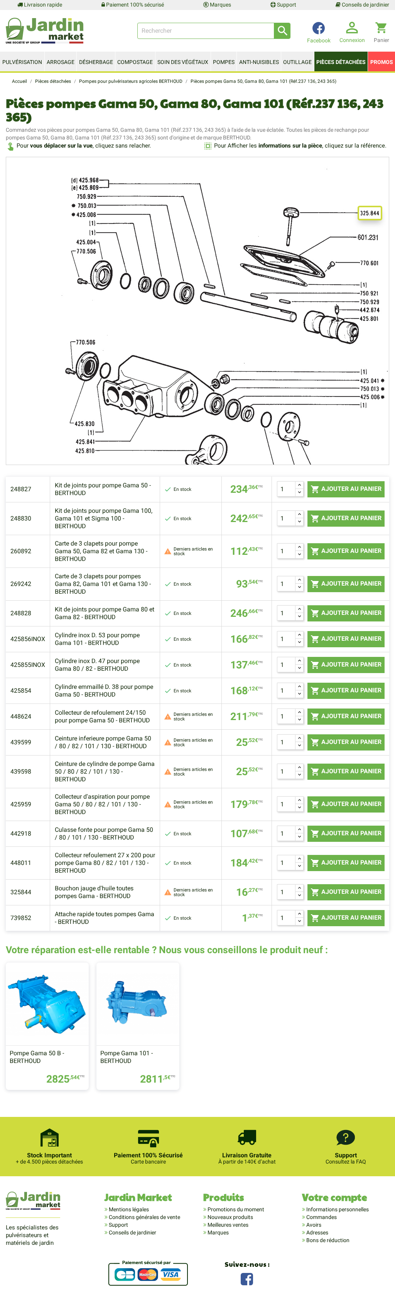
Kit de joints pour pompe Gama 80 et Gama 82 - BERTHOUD (104, 613)
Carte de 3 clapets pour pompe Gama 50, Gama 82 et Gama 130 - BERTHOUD (101, 551)
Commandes (321, 1217)
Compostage (135, 62)
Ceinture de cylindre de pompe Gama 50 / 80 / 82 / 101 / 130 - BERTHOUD (105, 771)
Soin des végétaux (182, 62)
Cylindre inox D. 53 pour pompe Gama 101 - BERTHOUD (97, 638)
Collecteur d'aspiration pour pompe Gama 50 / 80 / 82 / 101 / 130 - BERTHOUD (102, 804)
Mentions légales (128, 1209)
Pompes (224, 62)
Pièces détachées (341, 62)
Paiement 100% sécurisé (134, 5)
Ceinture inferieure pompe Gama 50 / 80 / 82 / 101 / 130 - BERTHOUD (103, 742)
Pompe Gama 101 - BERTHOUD (126, 1057)
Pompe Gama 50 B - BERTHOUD (37, 1057)
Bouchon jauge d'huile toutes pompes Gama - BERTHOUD (94, 892)
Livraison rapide (42, 5)
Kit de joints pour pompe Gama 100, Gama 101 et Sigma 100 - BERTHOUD (103, 518)
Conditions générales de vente (144, 1217)
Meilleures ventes (227, 1225)
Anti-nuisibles (259, 62)
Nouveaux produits (229, 1217)
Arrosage (60, 62)
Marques (220, 5)
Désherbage (96, 62)
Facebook (247, 1278)
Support (286, 5)
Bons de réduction (327, 1240)
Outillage (297, 62)
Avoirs (313, 1225)
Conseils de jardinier (365, 5)
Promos (381, 62)
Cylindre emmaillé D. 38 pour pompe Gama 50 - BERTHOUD (104, 690)
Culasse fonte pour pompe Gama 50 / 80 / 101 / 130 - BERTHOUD (104, 833)
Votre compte (334, 1197)
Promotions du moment (235, 1209)
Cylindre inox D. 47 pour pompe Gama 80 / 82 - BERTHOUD (97, 664)
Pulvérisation (22, 62)
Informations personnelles (337, 1209)
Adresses (316, 1232)
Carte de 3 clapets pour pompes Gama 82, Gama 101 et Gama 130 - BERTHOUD (103, 584)
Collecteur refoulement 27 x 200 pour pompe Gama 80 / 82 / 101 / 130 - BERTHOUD (105, 862)
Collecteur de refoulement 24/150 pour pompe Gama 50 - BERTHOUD (102, 716)
